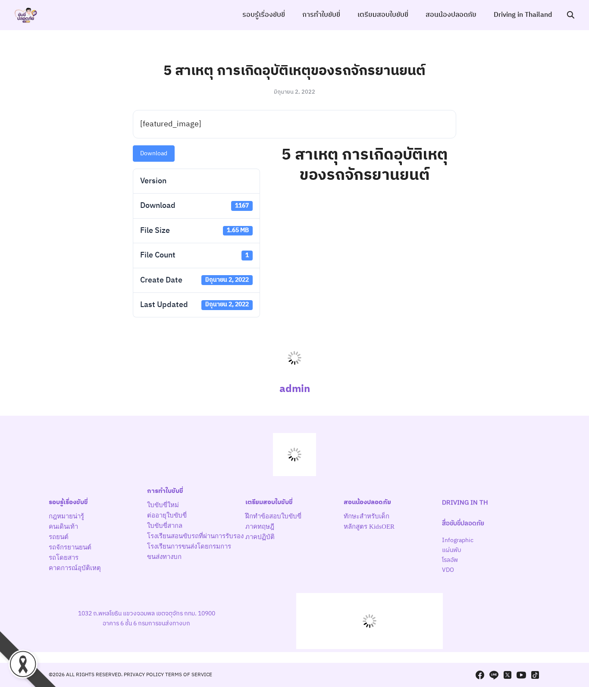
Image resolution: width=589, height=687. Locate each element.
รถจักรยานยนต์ (70, 547)
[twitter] (507, 675)
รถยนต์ (59, 536)
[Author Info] (294, 373)
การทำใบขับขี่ (321, 15)
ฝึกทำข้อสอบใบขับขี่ (273, 516)
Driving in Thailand (523, 15)
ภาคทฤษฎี (259, 526)
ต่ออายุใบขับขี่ (167, 515)
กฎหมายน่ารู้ (66, 516)
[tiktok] (535, 675)
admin (294, 389)
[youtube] (521, 675)
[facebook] (480, 675)
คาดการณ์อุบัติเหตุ (75, 568)
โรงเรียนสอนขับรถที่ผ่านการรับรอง (195, 536)
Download (153, 153)
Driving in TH (465, 502)
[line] (494, 675)
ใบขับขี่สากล (164, 525)
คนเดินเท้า (63, 526)
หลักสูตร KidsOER (369, 526)
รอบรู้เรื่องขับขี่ (263, 15)
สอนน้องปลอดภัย (451, 15)
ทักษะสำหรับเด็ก (366, 516)
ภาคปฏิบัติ (260, 536)
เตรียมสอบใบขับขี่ (382, 15)
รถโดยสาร (63, 557)
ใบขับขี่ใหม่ (163, 505)
